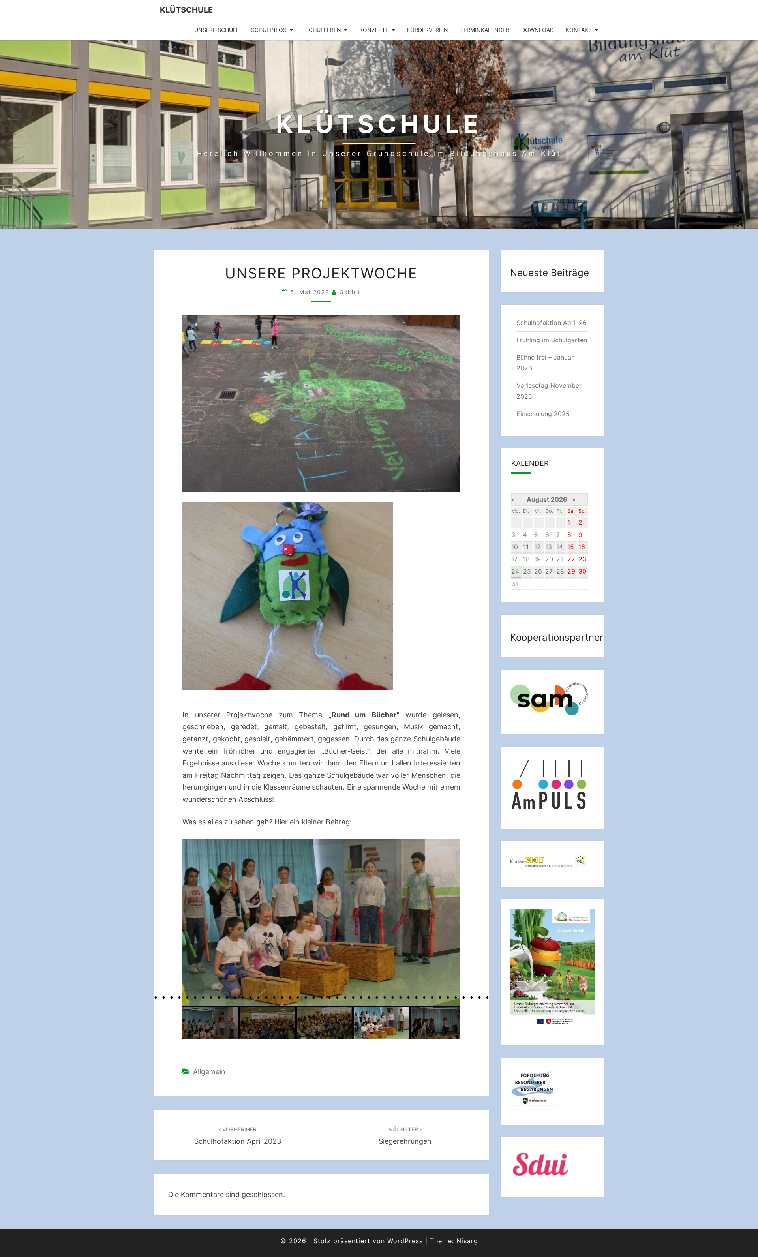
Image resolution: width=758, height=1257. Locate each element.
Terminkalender (484, 29)
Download (537, 29)
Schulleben (323, 29)
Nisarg (467, 1241)
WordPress (405, 1241)
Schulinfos (269, 29)
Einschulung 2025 (543, 414)
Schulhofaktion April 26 (551, 322)
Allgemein (209, 1072)
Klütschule (186, 10)
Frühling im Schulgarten (551, 340)
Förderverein (427, 29)
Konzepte (373, 29)
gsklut (350, 292)
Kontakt (579, 29)
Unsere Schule (216, 29)
